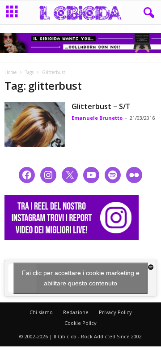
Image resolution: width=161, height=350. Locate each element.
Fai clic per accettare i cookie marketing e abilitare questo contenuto (81, 278)
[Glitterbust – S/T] (34, 125)
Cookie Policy (80, 322)
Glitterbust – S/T (101, 106)
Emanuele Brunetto (97, 117)
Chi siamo (41, 312)
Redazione (76, 312)
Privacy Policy (115, 312)
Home (10, 72)
